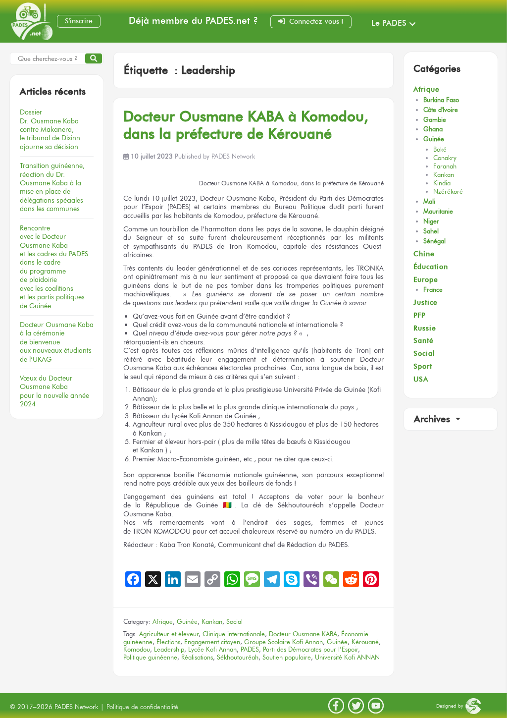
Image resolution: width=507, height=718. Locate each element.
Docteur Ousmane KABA (303, 634)
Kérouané (365, 642)
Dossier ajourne (50, 129)
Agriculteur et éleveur (169, 634)
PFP (419, 315)
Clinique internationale (234, 634)
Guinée (187, 621)
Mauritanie (438, 211)
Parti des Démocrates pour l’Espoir (310, 649)
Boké (440, 149)
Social (234, 621)
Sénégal (434, 241)
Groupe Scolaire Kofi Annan (283, 642)
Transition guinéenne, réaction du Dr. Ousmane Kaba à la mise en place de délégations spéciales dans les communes (52, 187)
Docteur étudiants (57, 342)
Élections (168, 642)
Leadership (169, 649)
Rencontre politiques (54, 266)
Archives (433, 419)
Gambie (434, 119)
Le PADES (388, 23)
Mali (429, 201)
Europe (425, 280)
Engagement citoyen (212, 642)
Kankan (212, 621)
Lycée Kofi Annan (212, 649)
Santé (423, 340)
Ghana (433, 129)
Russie (424, 328)
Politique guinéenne (150, 657)
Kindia (442, 183)
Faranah (444, 166)
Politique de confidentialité (142, 707)
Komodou (136, 649)
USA (420, 379)
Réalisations (197, 657)
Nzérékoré (448, 191)
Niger (431, 221)
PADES (250, 649)
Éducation (430, 267)
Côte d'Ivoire (440, 109)
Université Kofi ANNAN (347, 657)
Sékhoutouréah (237, 657)
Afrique (162, 621)
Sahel (431, 231)
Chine (424, 254)
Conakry (444, 158)
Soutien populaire (286, 657)
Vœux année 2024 (54, 391)
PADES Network (233, 156)
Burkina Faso (441, 100)
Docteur (245, 125)
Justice (425, 302)
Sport (422, 366)
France (433, 289)
